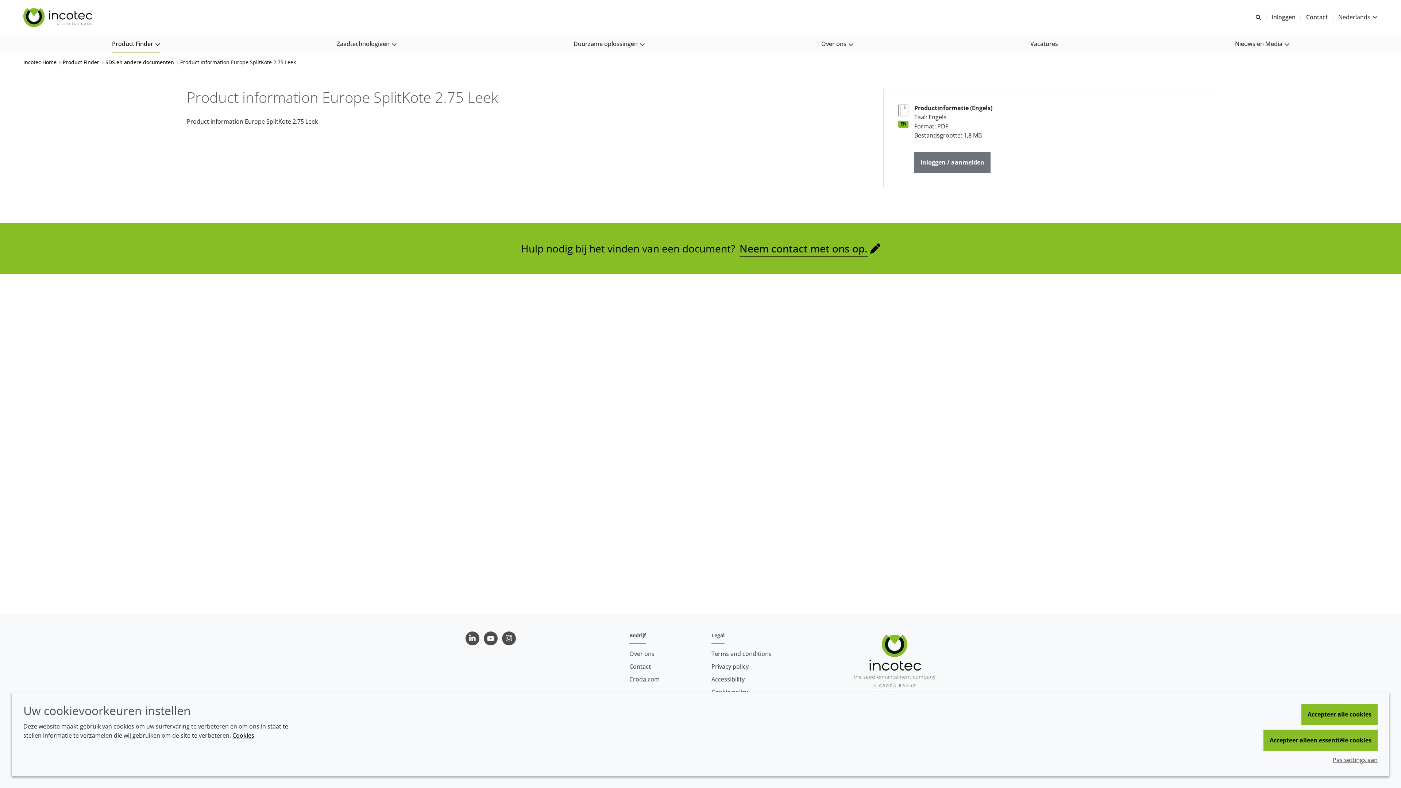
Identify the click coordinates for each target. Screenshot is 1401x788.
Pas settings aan (1355, 760)
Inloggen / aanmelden (952, 162)
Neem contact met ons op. (804, 248)
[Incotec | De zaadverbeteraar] (58, 17)
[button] (136, 44)
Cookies (243, 735)
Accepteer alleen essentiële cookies (1320, 740)
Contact (640, 667)
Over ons (642, 654)
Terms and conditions (741, 654)
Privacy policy (730, 667)
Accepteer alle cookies (1339, 714)
